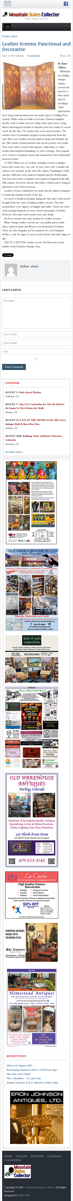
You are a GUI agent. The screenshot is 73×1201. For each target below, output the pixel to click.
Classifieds (12, 1160)
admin (34, 266)
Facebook (66, 4)
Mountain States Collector (41, 1187)
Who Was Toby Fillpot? (19, 1074)
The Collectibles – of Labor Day (24, 1078)
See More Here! (14, 452)
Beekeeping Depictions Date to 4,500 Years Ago (32, 1070)
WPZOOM (23, 1195)
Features (37, 1156)
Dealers (21, 1156)
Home (8, 1156)
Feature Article (10, 36)
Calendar (54, 1156)
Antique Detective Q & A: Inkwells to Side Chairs (32, 1082)
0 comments (33, 56)
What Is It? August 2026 (19, 1065)
